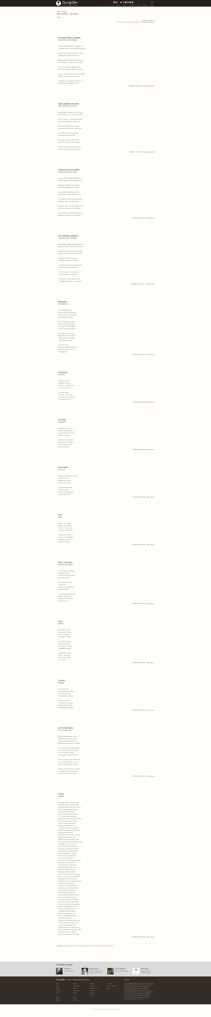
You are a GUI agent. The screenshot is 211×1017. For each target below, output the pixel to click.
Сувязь (75, 999)
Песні (57, 993)
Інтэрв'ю (92, 986)
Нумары (152, 5)
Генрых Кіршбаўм (120, 968)
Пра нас (75, 997)
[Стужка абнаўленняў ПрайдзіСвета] (133, 2)
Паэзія (57, 986)
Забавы (58, 999)
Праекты (145, 5)
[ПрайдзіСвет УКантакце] (128, 2)
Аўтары (75, 983)
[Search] (152, 2)
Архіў (108, 988)
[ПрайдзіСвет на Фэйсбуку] (126, 2)
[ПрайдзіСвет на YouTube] (121, 2)
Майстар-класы (93, 988)
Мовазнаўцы (76, 990)
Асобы (118, 5)
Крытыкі (75, 988)
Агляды (92, 993)
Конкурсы (109, 983)
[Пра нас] (114, 2)
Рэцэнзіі (92, 983)
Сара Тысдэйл (62, 11)
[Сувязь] (117, 2)
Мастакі (75, 993)
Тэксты (125, 5)
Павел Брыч (67, 968)
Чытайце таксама (64, 965)
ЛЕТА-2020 (104, 5)
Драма (57, 988)
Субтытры (58, 990)
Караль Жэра (144, 968)
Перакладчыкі (76, 986)
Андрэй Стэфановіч (141, 22)
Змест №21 (112, 5)
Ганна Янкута (150, 22)
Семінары (92, 990)
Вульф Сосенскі (94, 968)
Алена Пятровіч (121, 22)
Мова (91, 995)
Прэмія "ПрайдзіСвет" (112, 986)
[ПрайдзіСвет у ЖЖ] (130, 2)
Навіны (139, 5)
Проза (57, 983)
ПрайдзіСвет (70, 2)
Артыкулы (132, 5)
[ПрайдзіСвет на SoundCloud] (123, 2)
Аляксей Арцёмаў (131, 22)
